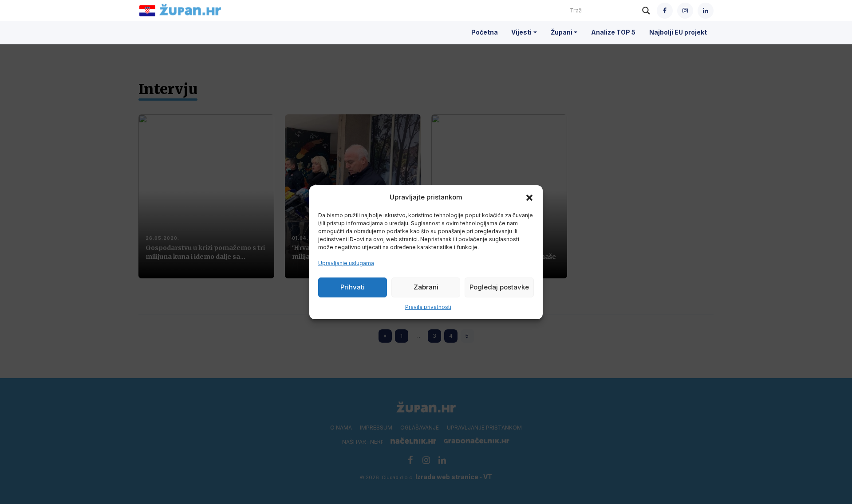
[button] (529, 197)
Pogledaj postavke (499, 287)
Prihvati (352, 287)
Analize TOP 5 (613, 32)
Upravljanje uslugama (346, 263)
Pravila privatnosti (428, 307)
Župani (561, 32)
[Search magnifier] (646, 10)
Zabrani (426, 287)
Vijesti (521, 32)
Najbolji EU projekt (678, 32)
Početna (484, 32)
